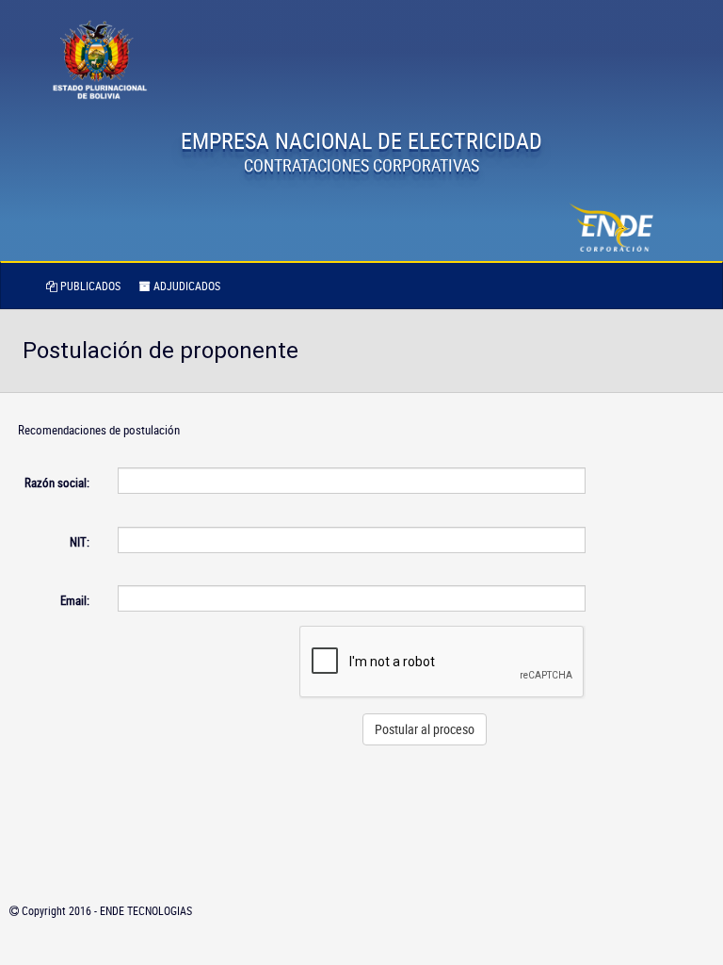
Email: (74, 600)
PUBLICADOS (88, 285)
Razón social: (56, 482)
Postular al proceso (424, 729)
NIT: (79, 541)
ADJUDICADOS (185, 285)
